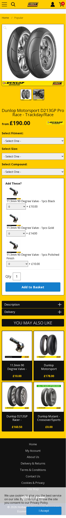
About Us (33, 457)
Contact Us (33, 476)
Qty (8, 276)
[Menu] (4, 4)
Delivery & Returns (33, 463)
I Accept (44, 511)
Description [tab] (12, 304)
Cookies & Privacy (33, 483)
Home (5, 17)
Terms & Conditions (33, 470)
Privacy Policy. (39, 503)
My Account (33, 451)
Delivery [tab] (9, 312)
